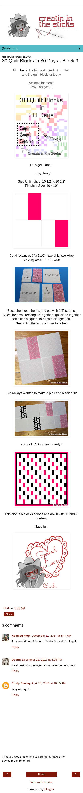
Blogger (49, 789)
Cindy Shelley (21, 683)
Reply (15, 647)
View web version (41, 782)
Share (9, 614)
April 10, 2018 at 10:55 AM (49, 683)
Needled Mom (21, 635)
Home (41, 774)
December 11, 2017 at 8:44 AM (51, 635)
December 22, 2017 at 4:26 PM (42, 659)
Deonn (16, 659)
